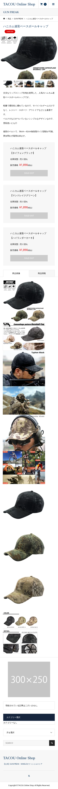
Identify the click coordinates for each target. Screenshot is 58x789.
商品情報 (42, 273)
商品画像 (16, 273)
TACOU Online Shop (19, 4)
